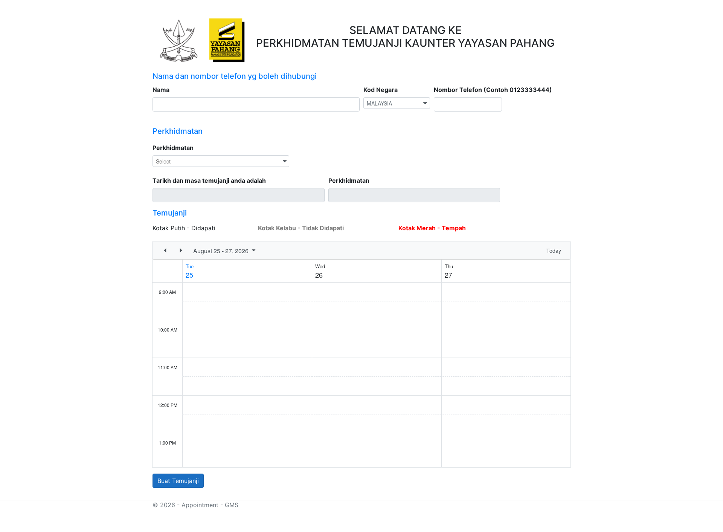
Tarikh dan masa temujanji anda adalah (209, 180)
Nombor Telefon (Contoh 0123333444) (493, 89)
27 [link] (448, 275)
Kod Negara (380, 89)
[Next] (180, 251)
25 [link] (189, 275)
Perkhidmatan (173, 147)
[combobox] (396, 103)
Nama (161, 89)
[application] (361, 355)
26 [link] (319, 275)
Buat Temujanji (178, 481)
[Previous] (165, 251)
